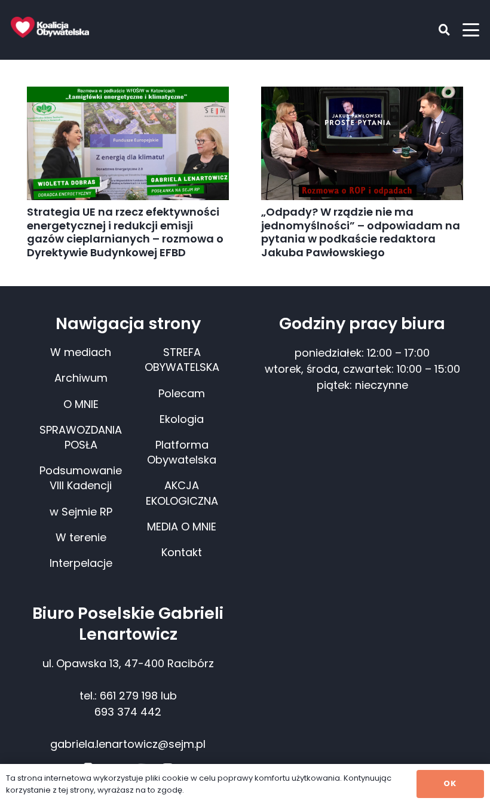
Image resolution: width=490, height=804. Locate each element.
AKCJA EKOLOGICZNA (182, 493)
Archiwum (81, 377)
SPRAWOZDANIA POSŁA (80, 437)
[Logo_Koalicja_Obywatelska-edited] (50, 27)
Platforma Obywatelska (181, 452)
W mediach (80, 352)
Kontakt (181, 552)
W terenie (81, 537)
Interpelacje (81, 563)
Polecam (181, 393)
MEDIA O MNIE (181, 526)
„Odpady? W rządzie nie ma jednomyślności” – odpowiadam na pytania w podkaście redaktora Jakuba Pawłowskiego (360, 232)
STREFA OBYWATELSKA (182, 360)
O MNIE (81, 404)
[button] (435, 30)
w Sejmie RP (81, 511)
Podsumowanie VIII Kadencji (80, 478)
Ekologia (182, 419)
